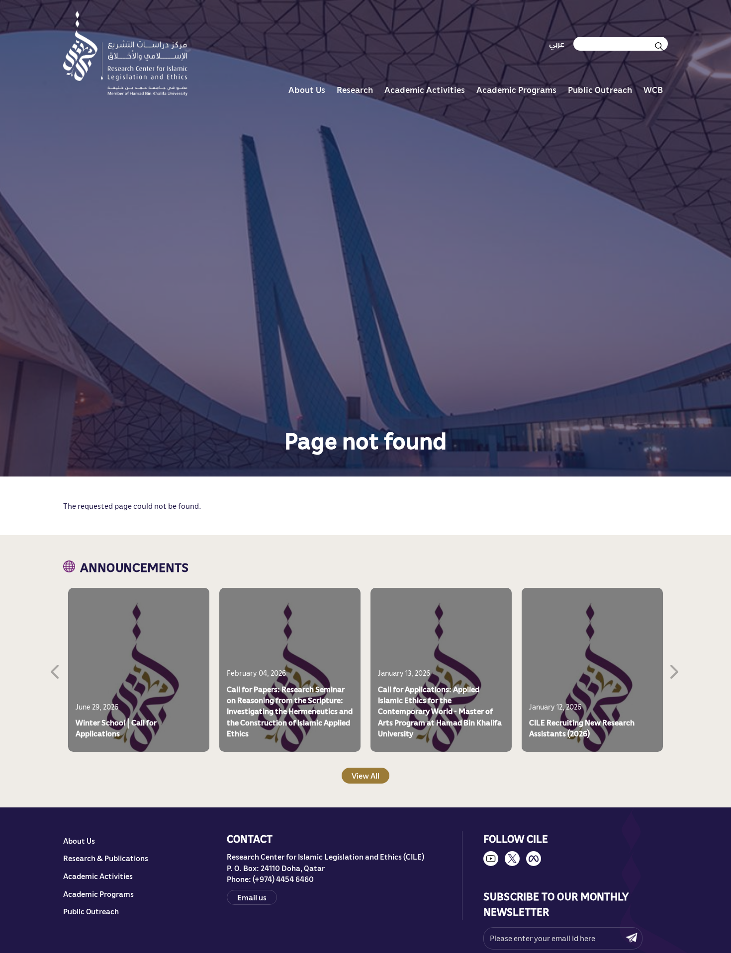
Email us (252, 897)
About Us (306, 89)
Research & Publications (105, 858)
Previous (56, 670)
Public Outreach (600, 89)
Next (675, 670)
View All (365, 776)
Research (355, 89)
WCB (653, 89)
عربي (556, 44)
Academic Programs (516, 89)
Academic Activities (424, 89)
